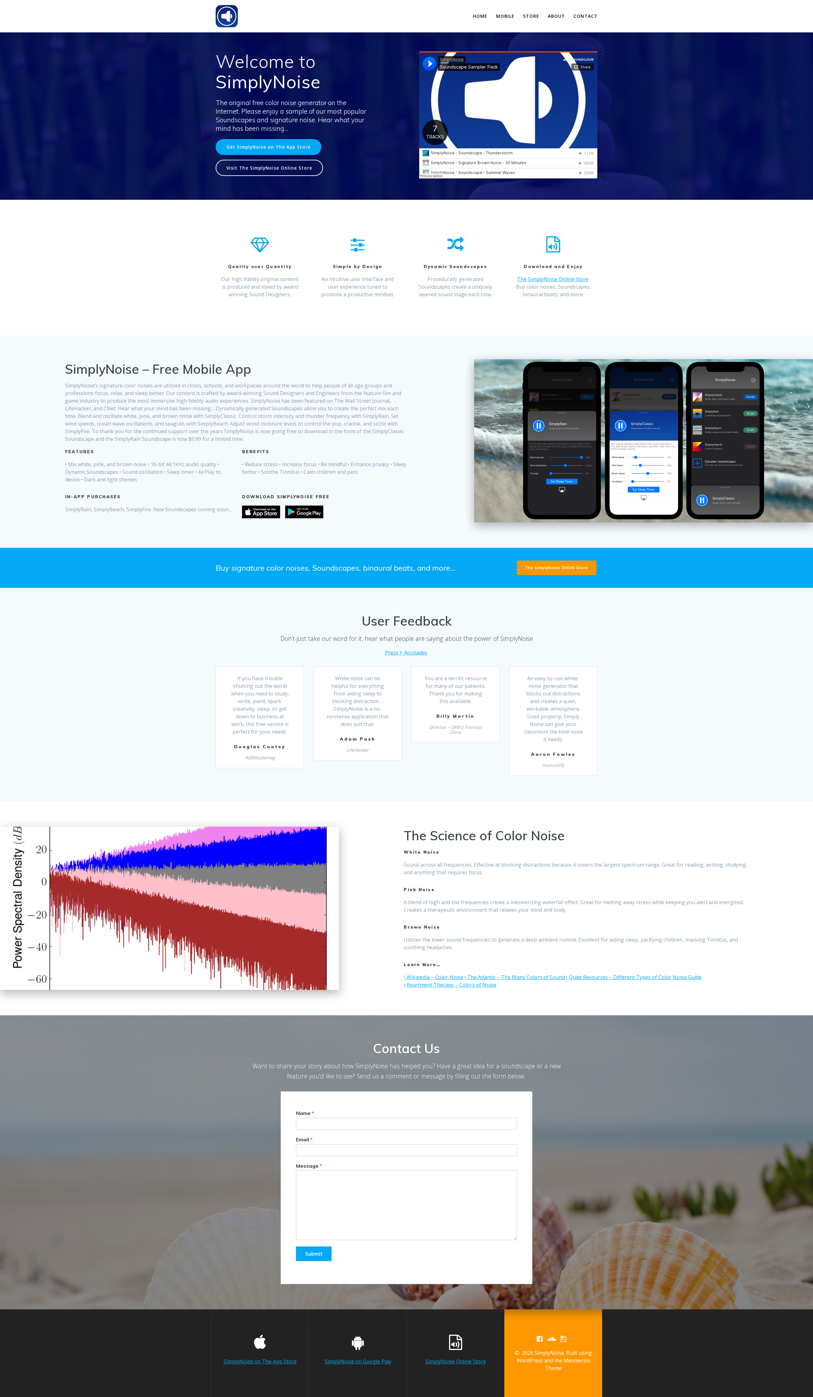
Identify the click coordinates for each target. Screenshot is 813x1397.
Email (304, 1139)
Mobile (505, 16)
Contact (586, 16)
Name (305, 1113)
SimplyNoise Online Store (455, 1361)
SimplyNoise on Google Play (358, 1361)
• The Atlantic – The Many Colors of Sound (514, 977)
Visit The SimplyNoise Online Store (269, 168)
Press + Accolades (406, 652)
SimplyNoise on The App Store (260, 1361)
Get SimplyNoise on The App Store (268, 147)
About (556, 16)
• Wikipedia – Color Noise (433, 977)
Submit (314, 1253)
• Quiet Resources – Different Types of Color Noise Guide (634, 977)
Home (480, 16)
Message (309, 1165)
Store (531, 16)
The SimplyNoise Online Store (552, 279)
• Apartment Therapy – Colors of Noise (450, 984)
